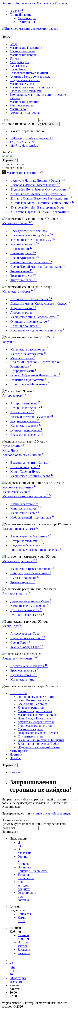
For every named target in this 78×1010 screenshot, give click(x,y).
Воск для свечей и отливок (29, 231)
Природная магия (23, 371)
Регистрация (26, 21)
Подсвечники (21, 248)
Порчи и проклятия (25, 326)
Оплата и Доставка (15, 3)
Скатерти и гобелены (26, 434)
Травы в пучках (22, 582)
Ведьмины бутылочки (27, 545)
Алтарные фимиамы (26, 541)
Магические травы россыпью (33, 568)
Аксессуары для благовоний (30, 536)
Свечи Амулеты (23, 253)
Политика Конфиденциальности (33, 869)
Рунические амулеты (26, 610)
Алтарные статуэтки (26, 407)
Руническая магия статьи (35, 725)
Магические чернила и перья (32, 476)
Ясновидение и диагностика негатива (37, 330)
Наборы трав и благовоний (30, 573)
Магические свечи (22, 51)
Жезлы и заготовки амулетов (31, 416)
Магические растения (24, 101)
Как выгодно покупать (24, 885)
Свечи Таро (20, 642)
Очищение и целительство (30, 321)
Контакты (61, 3)
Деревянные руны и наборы (30, 601)
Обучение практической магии (39, 747)
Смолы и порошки (24, 577)
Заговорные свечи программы (32, 239)
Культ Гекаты (19, 65)
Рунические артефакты (27, 614)
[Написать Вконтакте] (3, 156)
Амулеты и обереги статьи (36, 722)
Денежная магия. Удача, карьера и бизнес (40, 303)
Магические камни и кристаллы (32, 87)
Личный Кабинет (23, 936)
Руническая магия (22, 105)
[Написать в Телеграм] (11, 156)
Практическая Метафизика (29, 384)
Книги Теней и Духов (26, 471)
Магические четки (24, 679)
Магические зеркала (26, 425)
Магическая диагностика (35, 711)
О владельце (45, 3)
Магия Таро (18, 109)
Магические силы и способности (34, 317)
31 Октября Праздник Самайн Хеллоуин (39, 212)
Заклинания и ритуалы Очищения (41, 740)
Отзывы (15, 758)
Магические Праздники (26, 47)
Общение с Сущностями (28, 380)
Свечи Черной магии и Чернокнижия (37, 266)
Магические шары (24, 513)
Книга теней (18, 693)
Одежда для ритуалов (26, 430)
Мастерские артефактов (28, 354)
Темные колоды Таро (26, 647)
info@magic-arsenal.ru (18, 979)
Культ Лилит (18, 69)
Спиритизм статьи (30, 736)
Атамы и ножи (22, 412)
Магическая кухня (30, 729)
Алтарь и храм (19, 62)
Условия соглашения (26, 876)
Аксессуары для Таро (26, 633)
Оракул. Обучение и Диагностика (35, 375)
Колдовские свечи (24, 244)
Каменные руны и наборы (29, 605)
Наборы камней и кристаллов (32, 517)
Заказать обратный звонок (27, 131)
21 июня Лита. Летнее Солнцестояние (38, 194)
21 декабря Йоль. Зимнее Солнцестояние (40, 189)
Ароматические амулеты (29, 666)
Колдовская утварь (25, 421)
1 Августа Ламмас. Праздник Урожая (37, 180)
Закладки (24, 949)
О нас (32, 3)
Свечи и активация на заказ (31, 262)
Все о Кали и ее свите (32, 704)
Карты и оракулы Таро (27, 638)
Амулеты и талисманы (25, 112)
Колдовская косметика (25, 80)
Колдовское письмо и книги (29, 73)
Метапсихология (22, 358)
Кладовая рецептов (31, 707)
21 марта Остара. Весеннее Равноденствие (41, 198)
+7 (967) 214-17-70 (15, 969)
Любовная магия (23, 312)
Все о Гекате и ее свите (33, 700)
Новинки (16, 754)
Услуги (14, 58)
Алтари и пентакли (25, 403)
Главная (15, 772)
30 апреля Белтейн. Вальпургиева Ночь (39, 207)
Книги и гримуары (25, 467)
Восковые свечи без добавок (31, 235)
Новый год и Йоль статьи (35, 718)
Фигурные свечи (23, 280)
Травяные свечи (23, 275)
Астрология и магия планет (31, 299)
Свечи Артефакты (24, 257)
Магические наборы (23, 55)
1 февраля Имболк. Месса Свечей (35, 185)
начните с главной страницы (50, 813)
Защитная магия (23, 308)
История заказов (23, 944)
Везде (13, 44)
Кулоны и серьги (23, 675)
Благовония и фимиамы (26, 91)
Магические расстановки (29, 349)
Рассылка (24, 953)
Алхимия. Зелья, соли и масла (30, 76)
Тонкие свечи (21, 271)
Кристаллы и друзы (25, 508)
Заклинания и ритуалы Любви (38, 743)
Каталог (13, 167)
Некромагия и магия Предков (38, 732)
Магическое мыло (22, 83)
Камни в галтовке (24, 504)
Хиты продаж (19, 751)
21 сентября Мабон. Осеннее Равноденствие (42, 203)
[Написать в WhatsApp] (7, 156)
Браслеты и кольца (24, 670)
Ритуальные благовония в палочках (35, 549)
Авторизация (27, 18)
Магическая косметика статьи (38, 714)
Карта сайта (22, 919)
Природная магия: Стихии (36, 696)
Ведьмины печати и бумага (30, 462)
